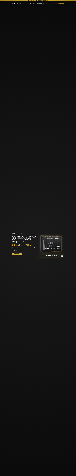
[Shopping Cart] (56, 3)
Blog (43, 3)
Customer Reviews (39, 3)
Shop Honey (33, 3)
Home (30, 3)
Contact (46, 3)
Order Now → (60, 3)
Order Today (17, 253)
